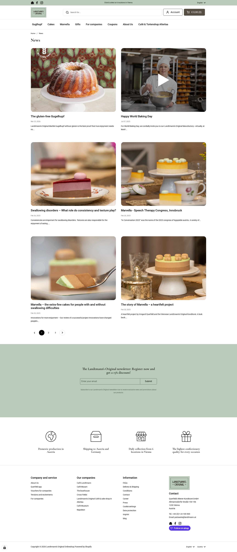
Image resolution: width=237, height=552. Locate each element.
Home (33, 33)
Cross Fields (82, 495)
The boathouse (83, 491)
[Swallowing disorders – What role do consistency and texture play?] (73, 174)
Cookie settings (129, 506)
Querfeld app (36, 487)
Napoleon (81, 510)
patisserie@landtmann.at (185, 517)
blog (125, 518)
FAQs (125, 483)
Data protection (129, 510)
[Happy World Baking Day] (163, 80)
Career (126, 499)
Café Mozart (82, 487)
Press (125, 503)
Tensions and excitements (42, 495)
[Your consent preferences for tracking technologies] (4, 547)
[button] (194, 12)
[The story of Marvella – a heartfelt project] (163, 268)
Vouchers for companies (41, 491)
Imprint (126, 514)
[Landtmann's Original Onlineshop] (38, 12)
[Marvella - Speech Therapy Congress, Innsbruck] (163, 174)
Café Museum (83, 506)
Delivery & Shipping (131, 487)
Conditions (127, 491)
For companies (37, 499)
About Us (35, 483)
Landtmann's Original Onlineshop (60, 547)
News (41, 33)
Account (175, 12)
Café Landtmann (84, 483)
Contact (126, 495)
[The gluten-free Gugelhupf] (73, 80)
